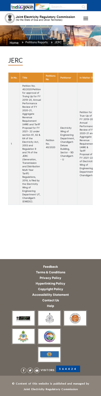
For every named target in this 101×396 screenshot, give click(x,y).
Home (14, 43)
